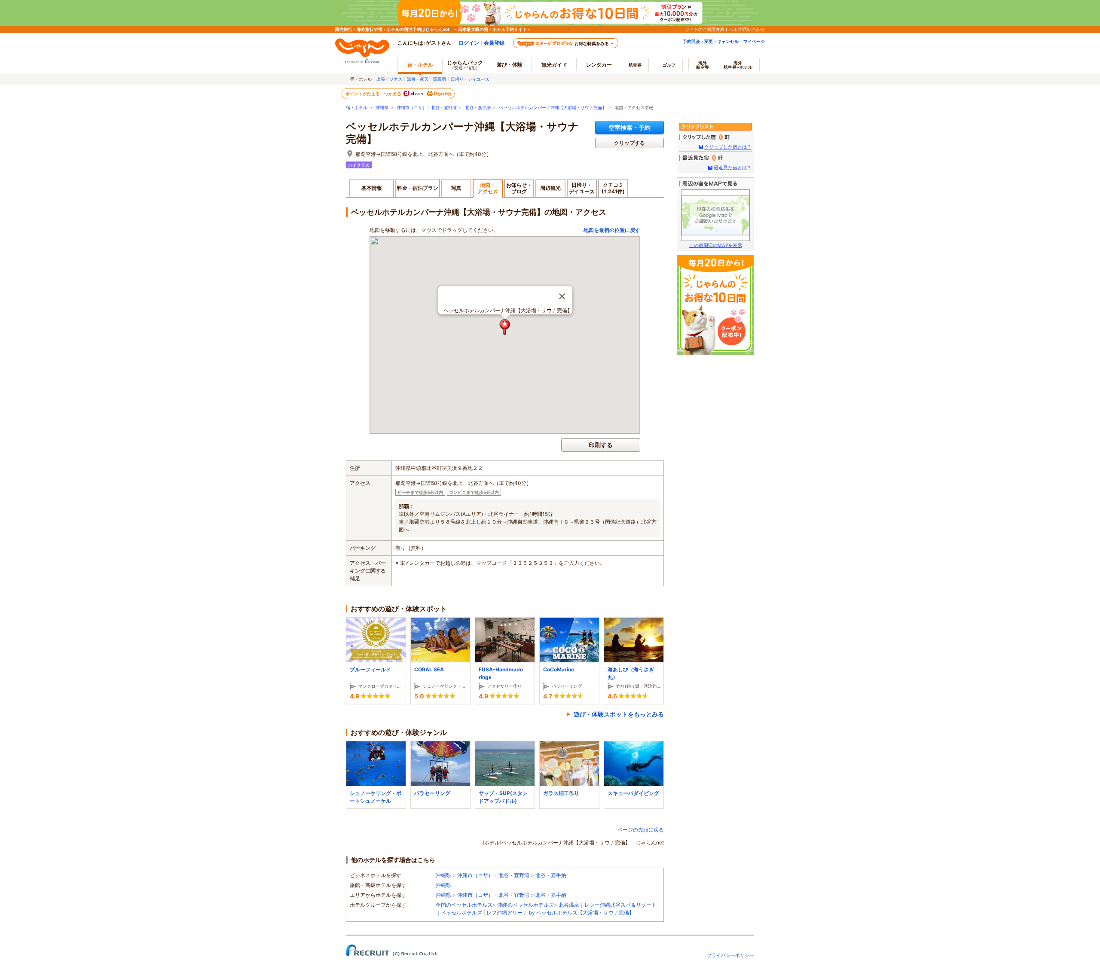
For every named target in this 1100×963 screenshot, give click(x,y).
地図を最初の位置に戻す (612, 230)
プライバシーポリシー (730, 955)
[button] (505, 327)
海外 (702, 65)
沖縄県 (382, 107)
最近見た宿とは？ (733, 167)
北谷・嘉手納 (478, 107)
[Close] (562, 296)
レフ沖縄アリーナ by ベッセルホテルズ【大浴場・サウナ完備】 (560, 912)
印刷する (601, 444)
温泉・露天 (417, 79)
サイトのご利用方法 (704, 29)
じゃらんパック (465, 64)
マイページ (754, 41)
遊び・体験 (509, 64)
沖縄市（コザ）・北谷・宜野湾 (427, 107)
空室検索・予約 (629, 127)
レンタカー (599, 64)
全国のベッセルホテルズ (464, 905)
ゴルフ (669, 64)
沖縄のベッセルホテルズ (525, 905)
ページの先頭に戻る (640, 829)
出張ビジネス (389, 79)
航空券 (635, 64)
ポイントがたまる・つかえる (373, 93)
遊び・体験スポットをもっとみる (619, 714)
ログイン (468, 43)
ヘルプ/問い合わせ (747, 29)
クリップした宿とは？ (728, 146)
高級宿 (439, 79)
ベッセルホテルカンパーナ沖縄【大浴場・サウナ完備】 (552, 107)
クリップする (629, 143)
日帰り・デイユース (470, 79)
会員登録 (494, 43)
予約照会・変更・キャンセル (711, 41)
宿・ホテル (356, 107)
